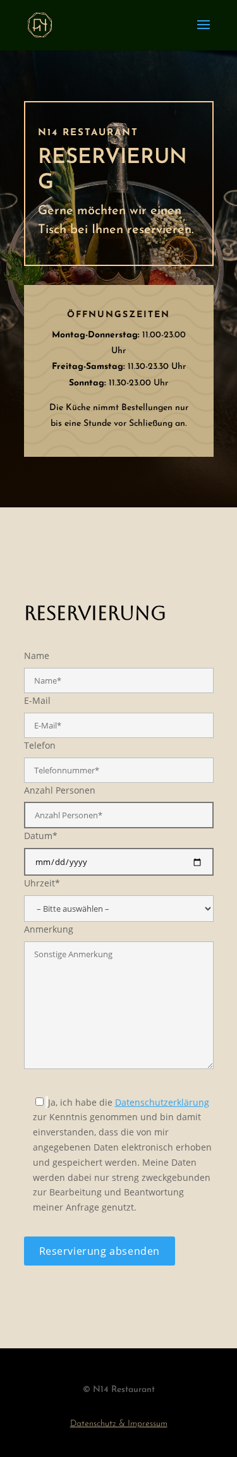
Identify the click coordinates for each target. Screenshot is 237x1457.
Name (36, 656)
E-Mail (37, 700)
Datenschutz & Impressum (118, 1424)
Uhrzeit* (42, 883)
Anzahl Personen (59, 790)
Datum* (41, 836)
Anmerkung (48, 929)
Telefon (40, 745)
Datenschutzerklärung (162, 1102)
